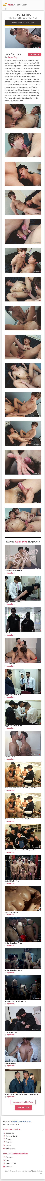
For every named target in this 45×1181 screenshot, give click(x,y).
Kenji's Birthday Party (12, 881)
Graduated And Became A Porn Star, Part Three (21, 788)
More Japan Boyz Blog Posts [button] (23, 1102)
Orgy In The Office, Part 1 (13, 726)
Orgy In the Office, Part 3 (13, 602)
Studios (21, 22)
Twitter (8, 1145)
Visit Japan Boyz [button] (35, 54)
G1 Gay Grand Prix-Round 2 (14, 970)
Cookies (8, 1142)
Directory (9, 1157)
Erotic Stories (10, 1163)
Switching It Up (10, 757)
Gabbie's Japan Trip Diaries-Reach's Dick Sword (21, 1094)
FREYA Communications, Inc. (21, 1121)
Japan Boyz (13, 57)
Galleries (8, 1167)
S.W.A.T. (7, 633)
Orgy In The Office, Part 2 (13, 695)
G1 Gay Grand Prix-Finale (13, 943)
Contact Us (9, 1133)
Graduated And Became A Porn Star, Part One (20, 850)
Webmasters (10, 1149)
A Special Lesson (10, 1063)
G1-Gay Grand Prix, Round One (15, 1001)
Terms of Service (11, 1136)
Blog (7, 1160)
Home (14, 22)
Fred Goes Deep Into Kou (13, 570)
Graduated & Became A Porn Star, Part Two (20, 819)
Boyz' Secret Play (11, 1032)
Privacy (8, 1139)
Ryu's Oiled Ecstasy (11, 912)
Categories (30, 22)
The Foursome (10, 664)
